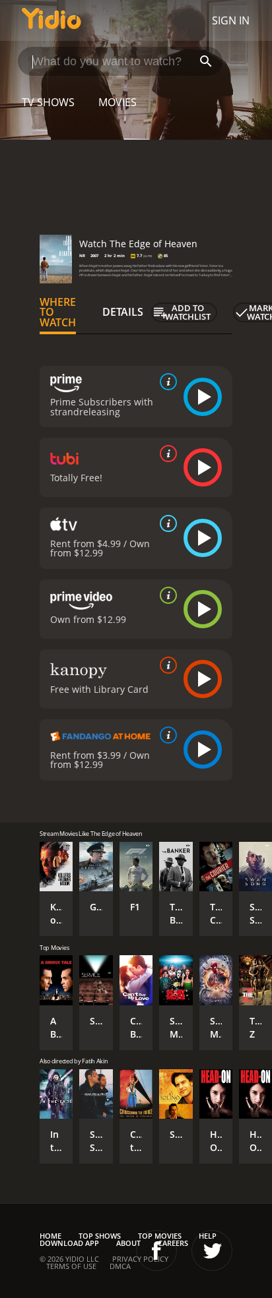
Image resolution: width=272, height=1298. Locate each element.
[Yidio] (51, 20)
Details (122, 312)
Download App (69, 1243)
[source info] (165, 381)
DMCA (120, 1266)
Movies (117, 102)
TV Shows (48, 102)
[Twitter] (211, 1250)
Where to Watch (58, 312)
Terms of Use (71, 1266)
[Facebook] (156, 1250)
